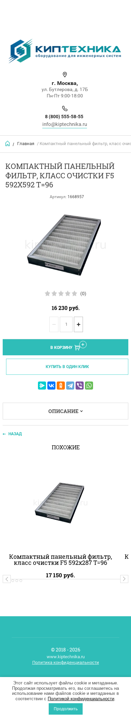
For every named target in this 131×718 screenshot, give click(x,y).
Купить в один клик (67, 366)
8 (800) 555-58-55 (64, 116)
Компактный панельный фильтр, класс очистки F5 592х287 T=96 (60, 559)
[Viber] (80, 386)
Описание (63, 411)
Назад (15, 434)
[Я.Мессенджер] (42, 386)
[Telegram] (70, 386)
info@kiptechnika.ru (64, 124)
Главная (25, 143)
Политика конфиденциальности (65, 662)
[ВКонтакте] (51, 386)
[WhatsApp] (89, 386)
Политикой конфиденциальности (81, 698)
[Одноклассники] (61, 386)
